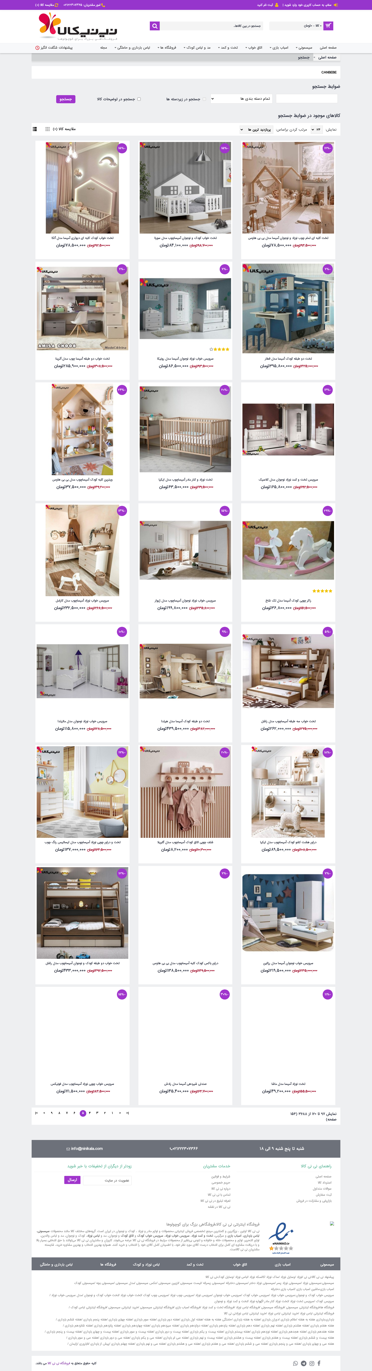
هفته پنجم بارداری (94, 1319)
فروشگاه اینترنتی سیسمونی (303, 1307)
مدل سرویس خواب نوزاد (66, 1295)
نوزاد (299, 1277)
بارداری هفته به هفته (311, 1319)
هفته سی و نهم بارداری (150, 1344)
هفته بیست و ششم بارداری (316, 1338)
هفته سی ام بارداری (175, 1338)
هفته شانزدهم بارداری (78, 1325)
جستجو (303, 57)
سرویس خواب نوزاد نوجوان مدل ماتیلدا (82, 721)
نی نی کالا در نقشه (219, 1207)
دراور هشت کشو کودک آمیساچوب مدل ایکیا (288, 842)
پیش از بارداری (99, 1344)
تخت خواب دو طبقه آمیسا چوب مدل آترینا (82, 359)
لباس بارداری (251, 1236)
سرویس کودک (325, 1301)
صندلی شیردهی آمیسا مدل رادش (185, 1084)
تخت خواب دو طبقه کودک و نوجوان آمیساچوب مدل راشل (82, 963)
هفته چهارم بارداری (120, 1319)
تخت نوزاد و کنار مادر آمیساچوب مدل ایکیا (185, 479)
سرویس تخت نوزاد (302, 1301)
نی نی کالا (211, 1277)
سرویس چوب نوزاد (182, 1295)
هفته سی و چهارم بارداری (317, 1344)
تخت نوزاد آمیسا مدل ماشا (288, 1084)
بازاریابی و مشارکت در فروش (314, 1201)
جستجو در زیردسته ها (183, 99)
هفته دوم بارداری (168, 1319)
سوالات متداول (322, 1189)
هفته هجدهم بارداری (292, 1332)
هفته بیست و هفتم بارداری (279, 1338)
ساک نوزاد (272, 1277)
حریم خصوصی (221, 1182)
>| (36, 1113)
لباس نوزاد (93, 1236)
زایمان (73, 1344)
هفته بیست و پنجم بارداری (63, 1332)
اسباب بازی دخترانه (283, 1289)
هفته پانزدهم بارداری (106, 1325)
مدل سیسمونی (125, 1283)
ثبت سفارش (324, 1195)
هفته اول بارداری (191, 1319)
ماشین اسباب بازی (307, 1289)
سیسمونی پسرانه (213, 1283)
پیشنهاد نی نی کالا (323, 1277)
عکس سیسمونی (146, 1283)
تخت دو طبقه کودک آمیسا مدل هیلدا (185, 721)
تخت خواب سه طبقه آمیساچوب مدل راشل (288, 721)
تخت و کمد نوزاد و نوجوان (231, 1301)
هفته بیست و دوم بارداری (171, 1332)
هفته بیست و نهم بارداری (205, 1338)
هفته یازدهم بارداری (221, 1325)
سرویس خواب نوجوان (227, 1295)
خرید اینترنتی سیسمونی (123, 1307)
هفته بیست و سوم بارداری (136, 1332)
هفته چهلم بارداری (122, 1344)
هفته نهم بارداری (271, 1325)
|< (127, 1113)
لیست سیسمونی (190, 1283)
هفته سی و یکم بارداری (145, 1338)
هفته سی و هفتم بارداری (217, 1344)
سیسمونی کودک (84, 1283)
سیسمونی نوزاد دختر (262, 1283)
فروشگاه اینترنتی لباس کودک (89, 1307)
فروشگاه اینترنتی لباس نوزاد (317, 1313)
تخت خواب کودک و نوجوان (101, 1295)
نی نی (307, 1277)
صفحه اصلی (327, 57)
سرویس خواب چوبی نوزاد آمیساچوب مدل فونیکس (82, 1084)
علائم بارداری (288, 1319)
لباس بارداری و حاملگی (56, 1264)
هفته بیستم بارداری (237, 1332)
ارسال (72, 1180)
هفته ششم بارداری (69, 1319)
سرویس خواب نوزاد (177, 1236)
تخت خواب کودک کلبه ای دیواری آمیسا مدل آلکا (82, 238)
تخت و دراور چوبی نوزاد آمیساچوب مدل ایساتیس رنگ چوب (82, 842)
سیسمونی (43, 1231)
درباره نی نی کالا (220, 1189)
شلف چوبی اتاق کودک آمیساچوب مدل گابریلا (185, 842)
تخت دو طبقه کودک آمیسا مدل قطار (288, 359)
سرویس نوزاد (203, 1295)
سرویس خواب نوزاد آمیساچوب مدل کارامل (82, 600)
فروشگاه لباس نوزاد (247, 1307)
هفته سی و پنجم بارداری (284, 1344)
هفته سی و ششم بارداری (250, 1344)
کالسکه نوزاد (257, 1277)
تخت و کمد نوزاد (202, 1236)
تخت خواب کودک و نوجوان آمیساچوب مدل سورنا (185, 238)
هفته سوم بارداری (144, 1319)
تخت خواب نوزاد (130, 1295)
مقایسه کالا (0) (64, 129)
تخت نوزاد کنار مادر (276, 1301)
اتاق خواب (240, 1264)
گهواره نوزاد (256, 1301)
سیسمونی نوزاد (312, 1283)
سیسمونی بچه (105, 1283)
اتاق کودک (127, 1236)
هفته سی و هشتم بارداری (183, 1344)
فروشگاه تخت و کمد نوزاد (218, 1307)
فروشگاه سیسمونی (272, 1307)
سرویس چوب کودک (155, 1295)
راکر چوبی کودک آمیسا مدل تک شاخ (288, 600)
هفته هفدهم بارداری (320, 1332)
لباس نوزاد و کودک (146, 1264)
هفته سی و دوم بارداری (114, 1338)
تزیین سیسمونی (168, 1283)
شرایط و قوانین (220, 1176)
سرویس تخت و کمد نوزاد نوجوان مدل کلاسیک (288, 479)
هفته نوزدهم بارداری (264, 1332)
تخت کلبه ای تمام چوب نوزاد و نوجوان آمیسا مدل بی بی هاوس (288, 238)
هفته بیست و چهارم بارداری (100, 1332)
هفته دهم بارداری (247, 1325)
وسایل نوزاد (288, 1277)
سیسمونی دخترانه (237, 1283)
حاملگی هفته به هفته (218, 1319)
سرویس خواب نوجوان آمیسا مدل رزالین (288, 963)
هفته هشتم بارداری (295, 1325)
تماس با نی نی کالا (219, 1195)
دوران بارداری (270, 1319)
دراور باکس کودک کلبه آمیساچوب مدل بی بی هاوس (185, 963)
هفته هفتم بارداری (321, 1325)
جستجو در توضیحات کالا (116, 99)
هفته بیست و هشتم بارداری (241, 1338)
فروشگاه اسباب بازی (187, 1307)
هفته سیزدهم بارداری (164, 1325)
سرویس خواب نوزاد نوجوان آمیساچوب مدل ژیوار (185, 600)
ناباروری (84, 1344)
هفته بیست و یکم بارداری (206, 1332)
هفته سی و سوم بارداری (82, 1338)
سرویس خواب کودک (150, 1236)
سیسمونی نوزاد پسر (289, 1283)
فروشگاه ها (108, 1264)
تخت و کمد (195, 1264)
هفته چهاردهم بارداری (135, 1325)
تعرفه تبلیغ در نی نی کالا (215, 1201)
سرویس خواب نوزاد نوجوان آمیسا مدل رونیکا (185, 359)
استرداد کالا (325, 1182)
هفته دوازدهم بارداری (193, 1325)
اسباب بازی (234, 1236)
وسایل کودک (225, 1277)
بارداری (329, 1319)
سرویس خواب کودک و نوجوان (315, 1295)
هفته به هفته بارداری (247, 1319)
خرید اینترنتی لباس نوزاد (283, 1313)
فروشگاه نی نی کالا (59, 1363)
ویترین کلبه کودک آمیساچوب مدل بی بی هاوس (82, 479)
